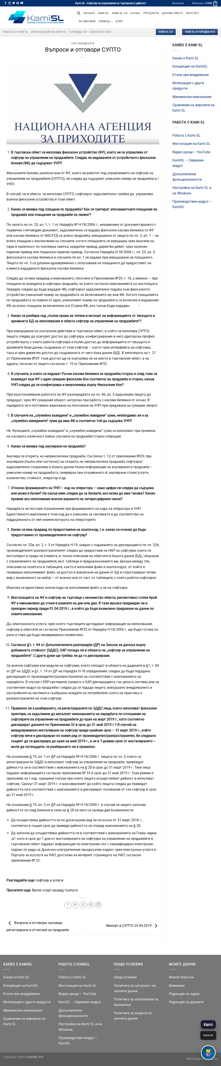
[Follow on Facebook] (5, 3)
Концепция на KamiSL (190, 66)
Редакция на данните (186, 1002)
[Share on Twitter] (75, 905)
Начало (89, 13)
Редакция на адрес (184, 994)
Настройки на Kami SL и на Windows (191, 190)
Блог (119, 21)
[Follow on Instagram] (9, 3)
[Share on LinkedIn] (98, 905)
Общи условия (125, 977)
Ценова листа (172, 13)
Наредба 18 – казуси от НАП (90, 31)
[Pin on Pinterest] (90, 905)
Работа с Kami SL (15, 31)
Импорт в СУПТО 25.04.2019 (129, 926)
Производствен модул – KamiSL (192, 204)
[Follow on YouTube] (22, 3)
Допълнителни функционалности (187, 177)
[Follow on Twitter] (13, 3)
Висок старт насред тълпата (55, 890)
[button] (208, 1052)
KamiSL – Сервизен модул (188, 163)
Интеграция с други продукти (188, 85)
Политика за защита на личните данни (133, 1015)
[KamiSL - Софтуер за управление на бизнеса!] (37, 17)
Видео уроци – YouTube (191, 152)
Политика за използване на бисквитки (136, 1002)
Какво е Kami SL (185, 58)
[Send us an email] (17, 3)
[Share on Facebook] (67, 905)
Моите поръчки (181, 977)
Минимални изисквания (192, 97)
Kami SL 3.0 (120, 13)
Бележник (177, 986)
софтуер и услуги (49, 880)
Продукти (151, 13)
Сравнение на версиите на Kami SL (193, 107)
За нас (135, 13)
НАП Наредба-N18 (82, 43)
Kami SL (103, 13)
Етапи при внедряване (190, 75)
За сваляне (87, 21)
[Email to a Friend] (83, 905)
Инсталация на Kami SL (48, 31)
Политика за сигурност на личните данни (135, 988)
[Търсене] (78, 13)
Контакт (192, 13)
